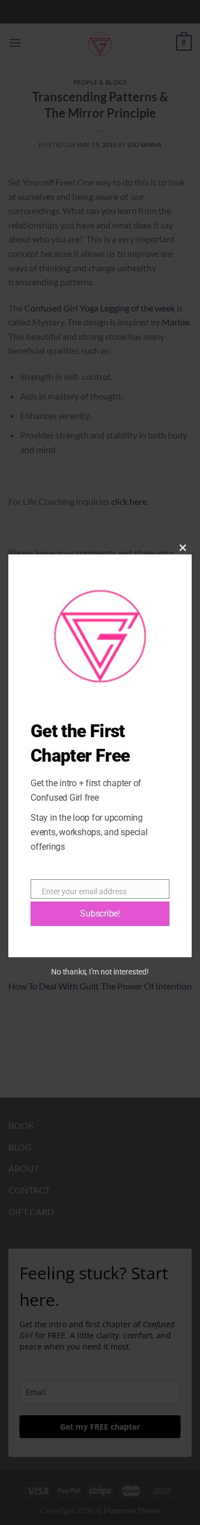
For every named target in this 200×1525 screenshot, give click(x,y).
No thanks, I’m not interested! (99, 971)
